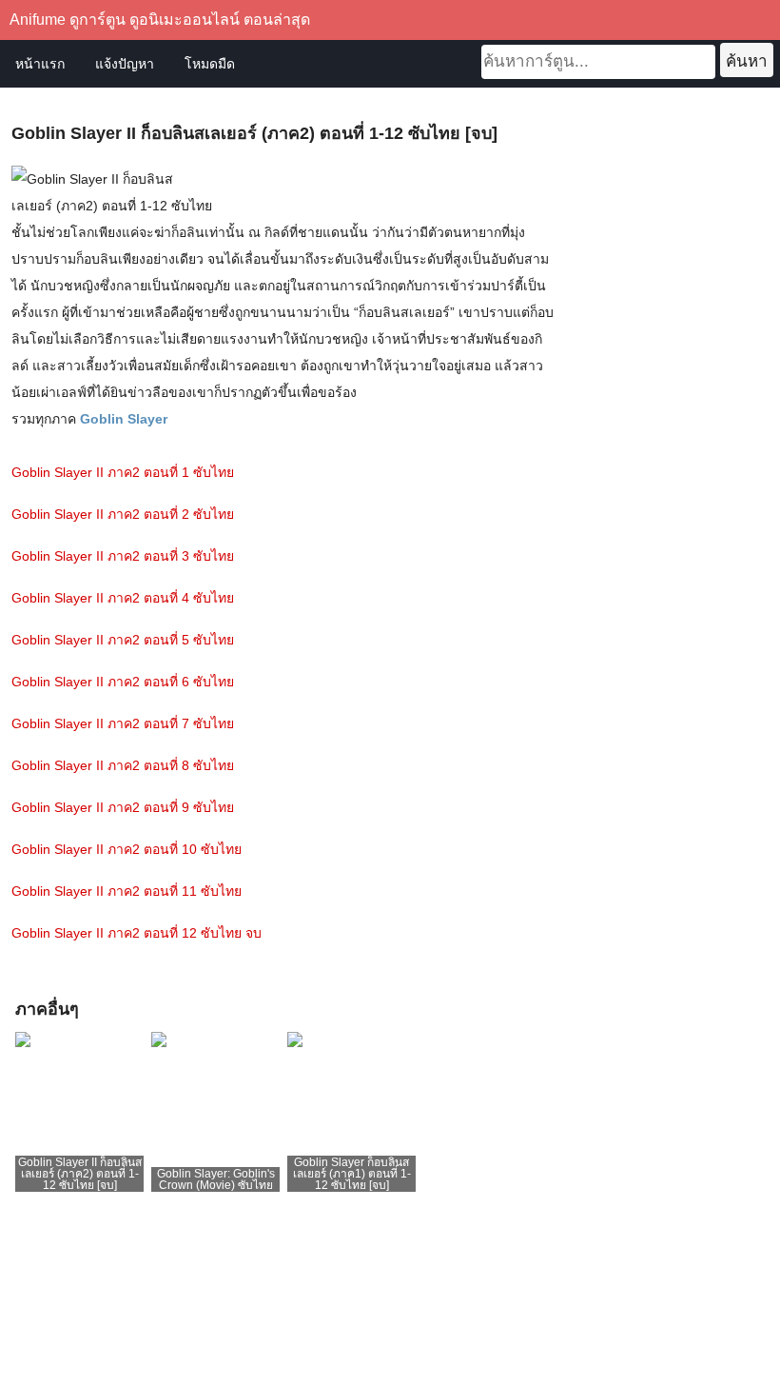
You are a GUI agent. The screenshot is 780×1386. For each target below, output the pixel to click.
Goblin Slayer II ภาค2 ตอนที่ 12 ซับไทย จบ (136, 932)
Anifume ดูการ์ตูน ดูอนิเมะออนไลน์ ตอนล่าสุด (160, 19)
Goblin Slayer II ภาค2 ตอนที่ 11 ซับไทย (126, 891)
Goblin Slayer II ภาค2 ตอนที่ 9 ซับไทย (122, 807)
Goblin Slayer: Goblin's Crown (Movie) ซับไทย (216, 1179)
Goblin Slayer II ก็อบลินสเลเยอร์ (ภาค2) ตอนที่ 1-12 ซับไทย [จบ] (80, 1174)
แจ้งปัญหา (124, 63)
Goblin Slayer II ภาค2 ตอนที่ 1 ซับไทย (122, 472)
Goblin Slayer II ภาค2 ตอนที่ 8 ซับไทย (122, 765)
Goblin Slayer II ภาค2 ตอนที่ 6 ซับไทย (122, 681)
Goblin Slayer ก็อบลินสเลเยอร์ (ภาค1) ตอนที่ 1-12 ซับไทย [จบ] (352, 1174)
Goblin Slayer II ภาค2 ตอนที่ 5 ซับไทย (122, 639)
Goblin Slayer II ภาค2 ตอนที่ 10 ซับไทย (126, 849)
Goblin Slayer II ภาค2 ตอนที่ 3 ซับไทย (122, 556)
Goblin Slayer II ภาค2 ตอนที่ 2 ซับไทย (122, 514)
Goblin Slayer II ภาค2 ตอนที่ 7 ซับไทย (122, 723)
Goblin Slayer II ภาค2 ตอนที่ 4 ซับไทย (122, 597)
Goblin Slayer (123, 418)
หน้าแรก (40, 63)
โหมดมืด (210, 63)
